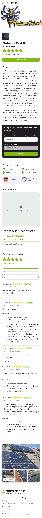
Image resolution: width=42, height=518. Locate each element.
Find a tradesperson (8, 503)
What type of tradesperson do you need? (19, 136)
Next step (21, 154)
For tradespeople (28, 503)
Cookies (37, 514)
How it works (6, 506)
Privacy (25, 514)
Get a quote (21, 60)
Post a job (5, 501)
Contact (24, 506)
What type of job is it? (12, 144)
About (24, 501)
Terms (31, 514)
